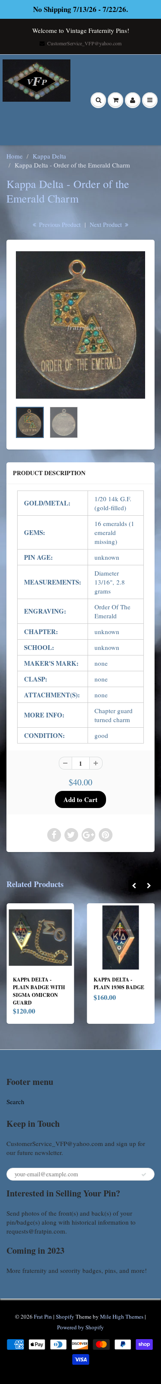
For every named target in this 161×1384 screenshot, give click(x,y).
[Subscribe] (144, 1174)
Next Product (107, 224)
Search (15, 1101)
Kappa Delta (49, 156)
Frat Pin (43, 1316)
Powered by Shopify (80, 1327)
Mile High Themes (121, 1316)
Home (14, 156)
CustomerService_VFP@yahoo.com (84, 43)
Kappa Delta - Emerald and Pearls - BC (120, 987)
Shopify (65, 1316)
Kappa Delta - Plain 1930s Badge (46, 983)
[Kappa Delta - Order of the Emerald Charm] (80, 325)
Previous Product (59, 224)
